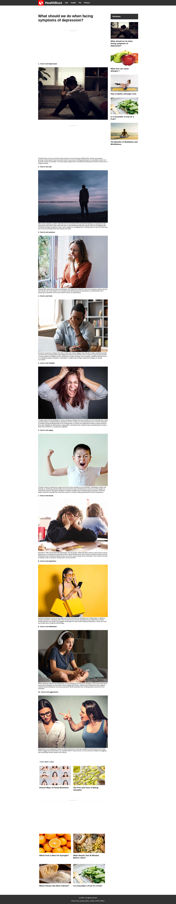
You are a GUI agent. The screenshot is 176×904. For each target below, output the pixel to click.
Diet (66, 3)
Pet (80, 3)
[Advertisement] (73, 45)
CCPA (97, 901)
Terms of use (75, 901)
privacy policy (84, 901)
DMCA (102, 901)
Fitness (87, 3)
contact (92, 901)
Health (73, 3)
